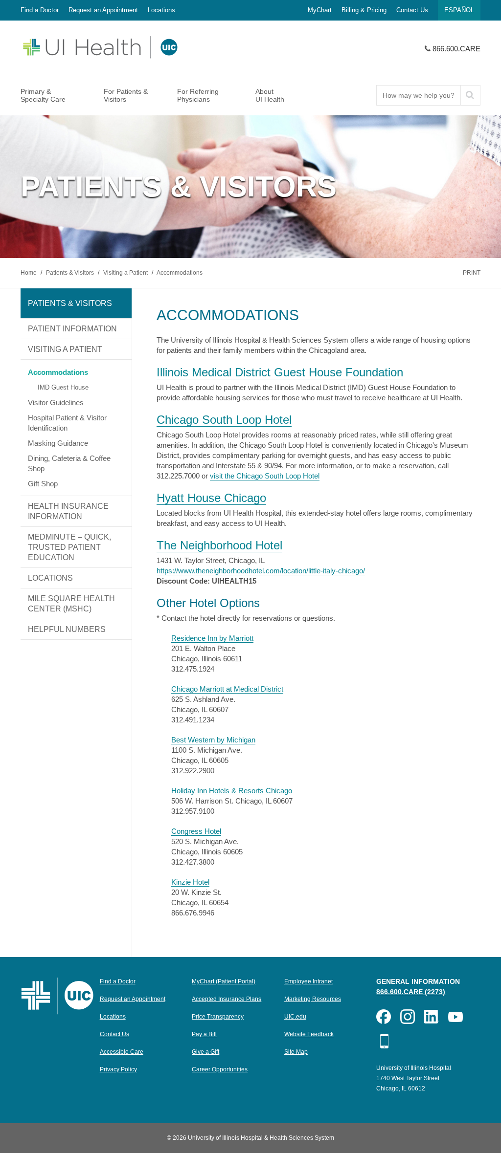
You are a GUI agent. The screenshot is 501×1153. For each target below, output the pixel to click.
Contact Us (412, 10)
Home (29, 272)
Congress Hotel (196, 831)
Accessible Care (121, 1051)
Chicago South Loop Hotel (224, 419)
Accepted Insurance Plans (226, 999)
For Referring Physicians (198, 95)
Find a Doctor (40, 10)
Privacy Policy (118, 1069)
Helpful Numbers (67, 629)
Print (471, 272)
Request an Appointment (103, 10)
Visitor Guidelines (56, 402)
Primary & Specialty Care (43, 95)
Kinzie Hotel (190, 882)
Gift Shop (43, 483)
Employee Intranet (308, 981)
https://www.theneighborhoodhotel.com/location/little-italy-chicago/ (261, 570)
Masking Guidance (58, 443)
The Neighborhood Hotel (219, 545)
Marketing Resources (312, 999)
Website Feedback (309, 1034)
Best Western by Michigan (213, 740)
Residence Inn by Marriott (212, 638)
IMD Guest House (63, 387)
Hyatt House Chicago (211, 497)
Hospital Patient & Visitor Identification (67, 422)
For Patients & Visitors (126, 95)
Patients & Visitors (70, 272)
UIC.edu (295, 1016)
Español (459, 10)
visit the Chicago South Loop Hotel (264, 476)
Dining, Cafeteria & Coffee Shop (69, 463)
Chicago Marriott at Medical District (227, 689)
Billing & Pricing (364, 10)
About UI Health (269, 95)
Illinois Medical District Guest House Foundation (280, 372)
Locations (161, 10)
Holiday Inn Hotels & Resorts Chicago (231, 790)
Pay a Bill (204, 1034)
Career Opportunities (220, 1069)
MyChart (320, 10)
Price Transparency (218, 1016)
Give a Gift (205, 1051)
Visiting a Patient (126, 272)
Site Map (296, 1051)
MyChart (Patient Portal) (223, 981)
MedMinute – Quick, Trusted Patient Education (69, 547)
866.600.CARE (456, 48)
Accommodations (180, 272)
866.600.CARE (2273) (410, 992)
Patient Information (72, 329)
